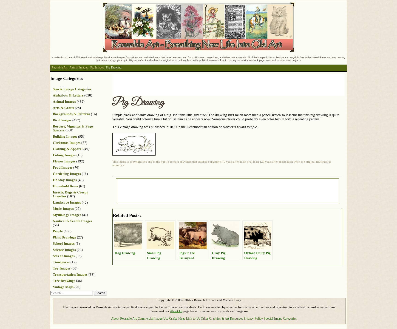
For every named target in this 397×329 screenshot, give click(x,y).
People (58, 231)
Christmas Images (66, 143)
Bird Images (62, 120)
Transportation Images (70, 274)
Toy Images (62, 268)
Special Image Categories (72, 89)
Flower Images (64, 161)
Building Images (65, 136)
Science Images (64, 250)
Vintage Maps (63, 287)
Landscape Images (67, 202)
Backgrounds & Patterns (71, 114)
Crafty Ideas (177, 318)
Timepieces (61, 262)
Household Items (65, 186)
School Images (64, 243)
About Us (176, 311)
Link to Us (193, 318)
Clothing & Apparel (67, 149)
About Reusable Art (124, 318)
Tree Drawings (64, 281)
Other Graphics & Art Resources (222, 318)
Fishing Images (64, 155)
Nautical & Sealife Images (72, 221)
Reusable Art (59, 67)
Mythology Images (67, 215)
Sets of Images (64, 256)
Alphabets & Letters (68, 95)
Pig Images (97, 67)
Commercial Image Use (153, 318)
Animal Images (78, 67)
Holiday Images (65, 180)
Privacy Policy (253, 318)
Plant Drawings (64, 237)
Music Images (63, 208)
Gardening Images (67, 174)
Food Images (62, 167)
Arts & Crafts (63, 108)
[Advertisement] (196, 84)
